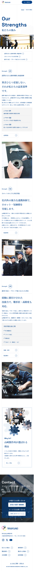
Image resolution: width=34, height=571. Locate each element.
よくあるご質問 (14, 563)
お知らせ (21, 563)
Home (22, 9)
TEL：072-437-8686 (19, 536)
